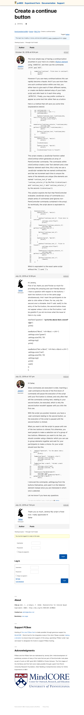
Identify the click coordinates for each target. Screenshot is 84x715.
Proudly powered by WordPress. (33, 706)
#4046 (66, 505)
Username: (20, 543)
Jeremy (20, 24)
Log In (63, 556)
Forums (31, 31)
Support (60, 3)
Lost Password (20, 581)
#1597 (66, 52)
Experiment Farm (32, 3)
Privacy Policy (46, 706)
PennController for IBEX (21, 31)
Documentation (49, 3)
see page (25, 616)
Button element (62, 62)
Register (18, 578)
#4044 (66, 377)
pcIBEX (20, 3)
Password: (20, 548)
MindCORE (18, 635)
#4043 (66, 276)
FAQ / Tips (37, 31)
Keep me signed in (24, 552)
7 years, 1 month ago (53, 38)
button (67, 34)
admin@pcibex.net (28, 612)
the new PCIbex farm (28, 632)
